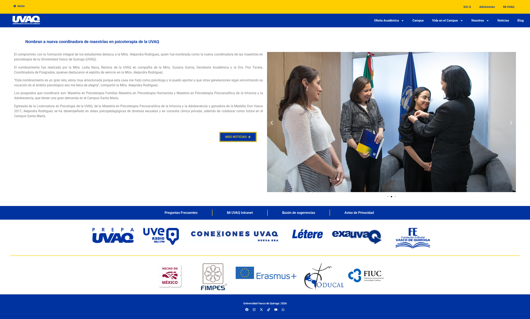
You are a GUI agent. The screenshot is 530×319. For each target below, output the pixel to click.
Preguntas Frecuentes (181, 213)
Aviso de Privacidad (359, 213)
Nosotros (477, 20)
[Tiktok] (268, 310)
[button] (271, 122)
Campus (418, 20)
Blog (520, 20)
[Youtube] (276, 310)
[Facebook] (247, 310)
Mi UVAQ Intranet (240, 213)
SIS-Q (467, 6)
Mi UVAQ (508, 6)
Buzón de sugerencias (298, 213)
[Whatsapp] (283, 310)
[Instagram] (254, 310)
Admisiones (487, 6)
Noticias (503, 20)
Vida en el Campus (445, 20)
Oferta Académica (386, 20)
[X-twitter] (261, 310)
